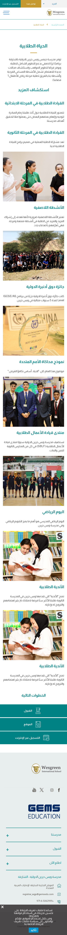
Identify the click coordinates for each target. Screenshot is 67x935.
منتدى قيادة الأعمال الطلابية (40, 432)
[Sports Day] (33, 481)
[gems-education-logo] (44, 811)
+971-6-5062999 (45, 900)
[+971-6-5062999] (59, 903)
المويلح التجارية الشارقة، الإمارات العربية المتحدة (34, 886)
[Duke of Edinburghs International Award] (33, 256)
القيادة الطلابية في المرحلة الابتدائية (34, 103)
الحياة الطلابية (38, 25)
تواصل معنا (31, 4)
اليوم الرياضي (53, 511)
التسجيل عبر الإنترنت (10, 4)
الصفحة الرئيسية (57, 25)
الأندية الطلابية (51, 587)
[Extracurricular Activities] (33, 177)
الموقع (28, 724)
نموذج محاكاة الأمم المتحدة (41, 361)
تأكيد (33, 930)
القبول (28, 710)
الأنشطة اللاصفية (49, 207)
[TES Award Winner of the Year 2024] (33, 635)
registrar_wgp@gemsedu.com (38, 894)
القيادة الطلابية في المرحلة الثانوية (35, 132)
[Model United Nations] (33, 331)
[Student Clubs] (33, 556)
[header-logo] (55, 12)
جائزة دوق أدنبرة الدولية (45, 286)
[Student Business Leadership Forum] (33, 402)
